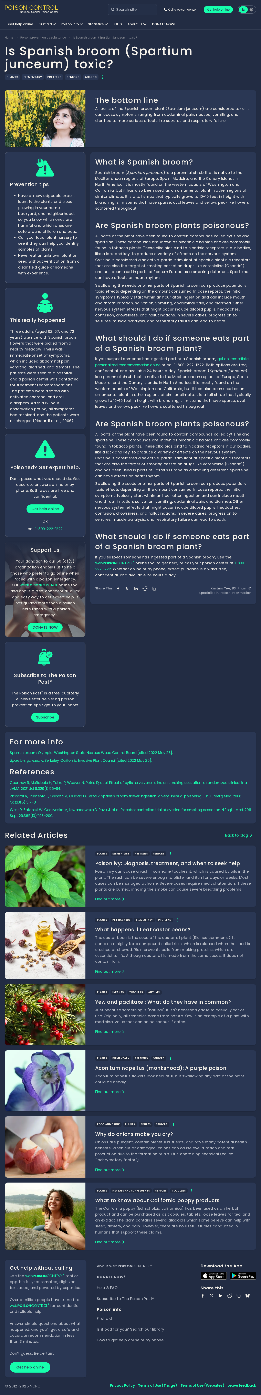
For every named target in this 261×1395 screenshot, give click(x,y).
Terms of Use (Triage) (157, 1385)
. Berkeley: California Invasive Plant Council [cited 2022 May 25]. (81, 760)
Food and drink (108, 1124)
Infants (118, 992)
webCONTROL (39, 585)
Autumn (154, 992)
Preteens (54, 77)
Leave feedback (242, 1385)
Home (9, 37)
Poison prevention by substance (43, 37)
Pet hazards (121, 920)
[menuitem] (20, 24)
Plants (12, 77)
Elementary (32, 77)
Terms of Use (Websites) (202, 1385)
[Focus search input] (112, 9)
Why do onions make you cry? (134, 1134)
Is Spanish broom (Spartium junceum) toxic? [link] (105, 37)
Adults (91, 77)
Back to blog (236, 835)
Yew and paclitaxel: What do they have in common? (163, 1002)
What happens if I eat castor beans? (143, 929)
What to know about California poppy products (157, 1200)
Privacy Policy (122, 1385)
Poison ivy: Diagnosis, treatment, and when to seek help (167, 863)
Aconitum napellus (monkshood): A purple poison (161, 1068)
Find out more (108, 899)
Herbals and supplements (131, 1190)
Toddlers (136, 992)
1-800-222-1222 (49, 528)
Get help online (218, 10)
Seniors (73, 77)
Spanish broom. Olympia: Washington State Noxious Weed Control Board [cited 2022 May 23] (91, 752)
